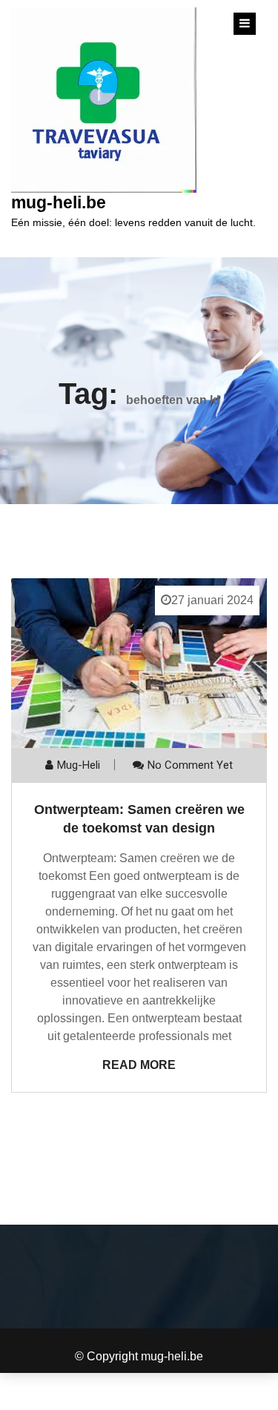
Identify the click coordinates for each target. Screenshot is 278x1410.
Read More (139, 1065)
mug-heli (78, 765)
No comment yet (190, 765)
